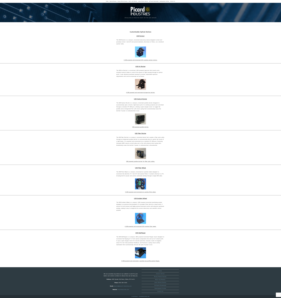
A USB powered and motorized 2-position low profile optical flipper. (140, 261)
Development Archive (164, 1)
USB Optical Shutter (140, 99)
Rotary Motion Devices (122, 1)
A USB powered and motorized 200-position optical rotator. (140, 60)
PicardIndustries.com (123, 289)
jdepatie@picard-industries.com (122, 286)
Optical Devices (113, 1)
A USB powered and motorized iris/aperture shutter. (140, 92)
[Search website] (178, 24)
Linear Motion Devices (143, 1)
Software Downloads (154, 1)
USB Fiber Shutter (140, 133)
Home (107, 1)
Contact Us (172, 1)
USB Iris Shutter (140, 66)
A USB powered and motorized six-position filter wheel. (140, 192)
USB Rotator (140, 36)
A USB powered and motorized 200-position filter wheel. (140, 226)
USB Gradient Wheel (140, 198)
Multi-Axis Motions (133, 1)
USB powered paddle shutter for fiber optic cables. (140, 161)
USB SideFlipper (140, 233)
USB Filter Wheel (140, 168)
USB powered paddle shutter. (140, 127)
